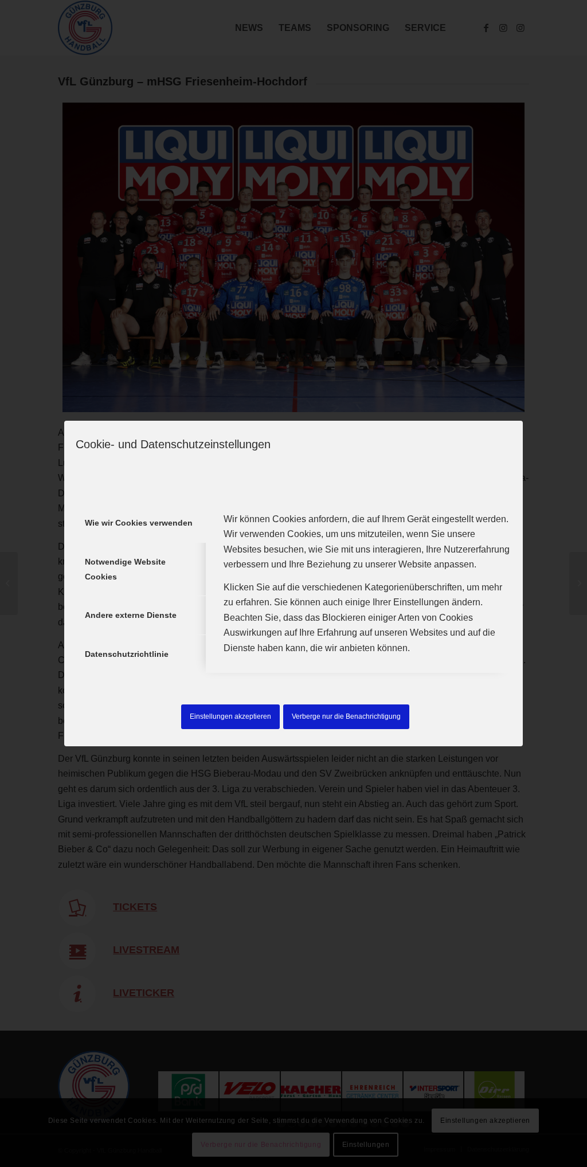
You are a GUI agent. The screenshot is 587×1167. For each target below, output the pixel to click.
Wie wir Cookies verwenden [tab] (139, 522)
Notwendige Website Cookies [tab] (125, 569)
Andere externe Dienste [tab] (131, 615)
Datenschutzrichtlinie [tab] (127, 654)
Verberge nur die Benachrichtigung (346, 716)
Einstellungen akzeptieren (230, 716)
